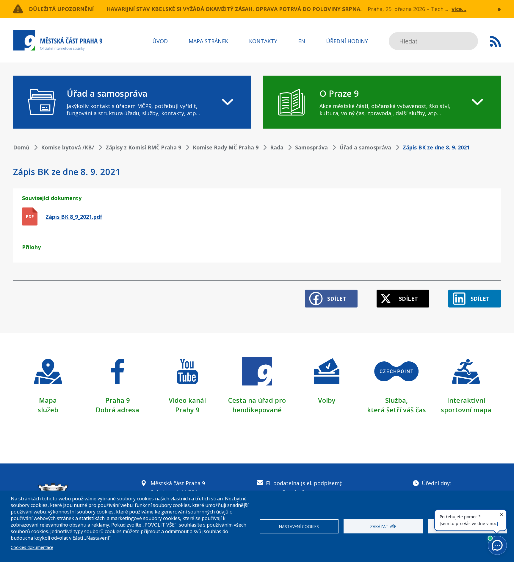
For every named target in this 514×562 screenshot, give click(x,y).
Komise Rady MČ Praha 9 (225, 147)
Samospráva (311, 147)
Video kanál (187, 400)
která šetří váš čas (396, 409)
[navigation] (132, 102)
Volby (327, 400)
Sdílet (336, 298)
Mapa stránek (208, 41)
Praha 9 (117, 400)
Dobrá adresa (117, 409)
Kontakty (263, 41)
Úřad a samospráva (365, 147)
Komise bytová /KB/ (67, 147)
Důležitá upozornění (61, 9)
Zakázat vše (383, 526)
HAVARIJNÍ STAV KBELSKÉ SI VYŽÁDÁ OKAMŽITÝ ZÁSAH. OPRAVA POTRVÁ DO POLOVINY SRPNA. (234, 9)
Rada (276, 147)
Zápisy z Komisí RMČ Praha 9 (143, 147)
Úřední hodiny (347, 41)
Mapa (48, 400)
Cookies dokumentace (32, 547)
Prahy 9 (187, 409)
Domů (21, 147)
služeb (48, 409)
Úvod (160, 41)
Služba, (396, 400)
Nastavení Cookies (299, 526)
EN (301, 41)
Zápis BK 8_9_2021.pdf (74, 216)
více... (459, 9)
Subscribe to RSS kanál (495, 41)
